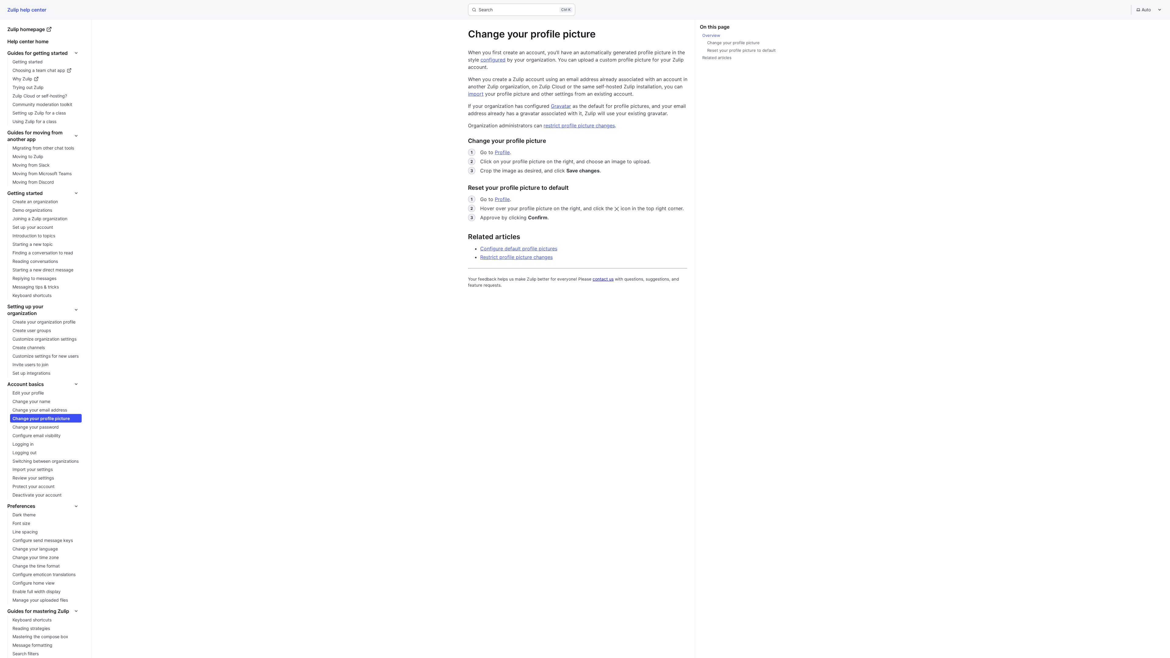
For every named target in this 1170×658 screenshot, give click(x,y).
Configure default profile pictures (518, 249)
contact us (603, 279)
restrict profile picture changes (579, 125)
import (476, 94)
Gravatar (561, 106)
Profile (502, 152)
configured (492, 60)
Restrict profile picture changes (516, 257)
